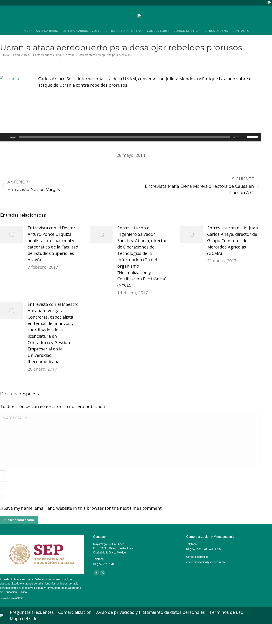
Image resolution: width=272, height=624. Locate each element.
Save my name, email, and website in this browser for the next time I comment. (83, 508)
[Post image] (11, 234)
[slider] (253, 137)
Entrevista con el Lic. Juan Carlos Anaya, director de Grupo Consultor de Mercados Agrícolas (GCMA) (232, 240)
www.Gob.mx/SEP (11, 598)
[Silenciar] (244, 137)
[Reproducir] (5, 137)
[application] (130, 137)
